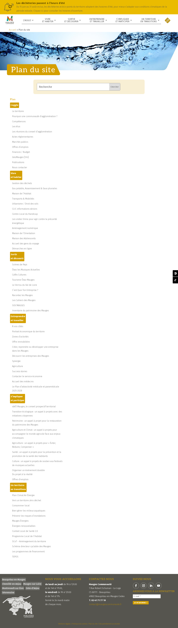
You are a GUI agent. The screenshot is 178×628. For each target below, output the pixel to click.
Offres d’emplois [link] (20, 147)
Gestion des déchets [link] (22, 183)
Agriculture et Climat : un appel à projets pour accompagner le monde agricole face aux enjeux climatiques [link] (36, 434)
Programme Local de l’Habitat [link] (27, 536)
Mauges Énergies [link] (20, 521)
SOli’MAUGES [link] (18, 305)
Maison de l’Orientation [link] (23, 233)
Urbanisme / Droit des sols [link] (25, 203)
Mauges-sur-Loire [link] (32, 584)
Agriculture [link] (17, 366)
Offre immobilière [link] (21, 341)
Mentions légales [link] (64, 624)
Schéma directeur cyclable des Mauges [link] (31, 546)
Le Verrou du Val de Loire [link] (24, 285)
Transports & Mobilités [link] (23, 198)
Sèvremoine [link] (8, 592)
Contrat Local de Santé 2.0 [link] (25, 531)
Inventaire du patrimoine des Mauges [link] (30, 310)
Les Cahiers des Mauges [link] (23, 300)
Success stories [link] (19, 371)
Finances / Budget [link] (21, 152)
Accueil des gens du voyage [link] (25, 243)
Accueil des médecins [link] (23, 381)
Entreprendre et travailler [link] (96, 20)
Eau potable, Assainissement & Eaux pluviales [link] (34, 188)
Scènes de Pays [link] (19, 264)
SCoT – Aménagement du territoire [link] (29, 541)
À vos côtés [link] (17, 326)
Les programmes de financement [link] (28, 551)
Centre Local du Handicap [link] (25, 214)
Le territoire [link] (18, 111)
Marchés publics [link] (20, 142)
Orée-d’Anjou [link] (32, 588)
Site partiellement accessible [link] (109, 624)
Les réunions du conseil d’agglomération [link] (32, 131)
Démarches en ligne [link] (22, 248)
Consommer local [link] (21, 505)
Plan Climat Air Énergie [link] (23, 495)
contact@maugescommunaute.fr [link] (105, 604)
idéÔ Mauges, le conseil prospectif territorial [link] (34, 406)
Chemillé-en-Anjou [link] (11, 584)
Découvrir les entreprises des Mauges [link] (30, 356)
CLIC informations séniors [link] (24, 209)
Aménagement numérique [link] (25, 228)
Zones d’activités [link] (20, 336)
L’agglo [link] (27, 20)
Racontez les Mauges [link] (22, 295)
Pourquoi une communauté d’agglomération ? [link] (34, 116)
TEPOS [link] (15, 556)
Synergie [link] (16, 361)
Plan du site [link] (93, 624)
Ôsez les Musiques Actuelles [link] (26, 269)
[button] (136, 585)
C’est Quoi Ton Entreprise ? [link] (25, 290)
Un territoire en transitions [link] (148, 20)
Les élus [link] (16, 126)
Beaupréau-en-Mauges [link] (13, 579)
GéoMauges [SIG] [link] (20, 157)
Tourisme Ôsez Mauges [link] (23, 280)
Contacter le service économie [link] (27, 376)
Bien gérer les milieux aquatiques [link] (28, 510)
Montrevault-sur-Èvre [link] (13, 588)
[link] (89, 7)
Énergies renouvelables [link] (23, 526)
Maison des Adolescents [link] (24, 238)
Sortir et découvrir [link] (71, 20)
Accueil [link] (12, 29)
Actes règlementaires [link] (22, 136)
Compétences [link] (19, 121)
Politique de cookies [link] (79, 624)
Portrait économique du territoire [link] (28, 331)
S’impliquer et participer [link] (122, 20)
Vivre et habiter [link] (47, 20)
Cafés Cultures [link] (19, 274)
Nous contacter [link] (19, 167)
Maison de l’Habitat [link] (21, 193)
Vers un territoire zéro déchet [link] (26, 500)
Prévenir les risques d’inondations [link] (28, 516)
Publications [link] (18, 162)
